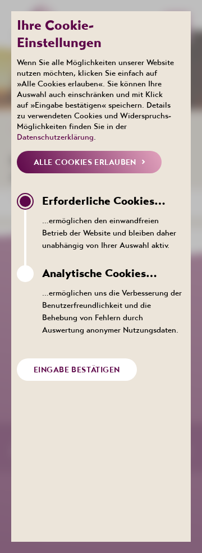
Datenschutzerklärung (55, 136)
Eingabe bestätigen (77, 369)
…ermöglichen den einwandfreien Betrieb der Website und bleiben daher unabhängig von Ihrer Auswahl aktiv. (109, 222)
